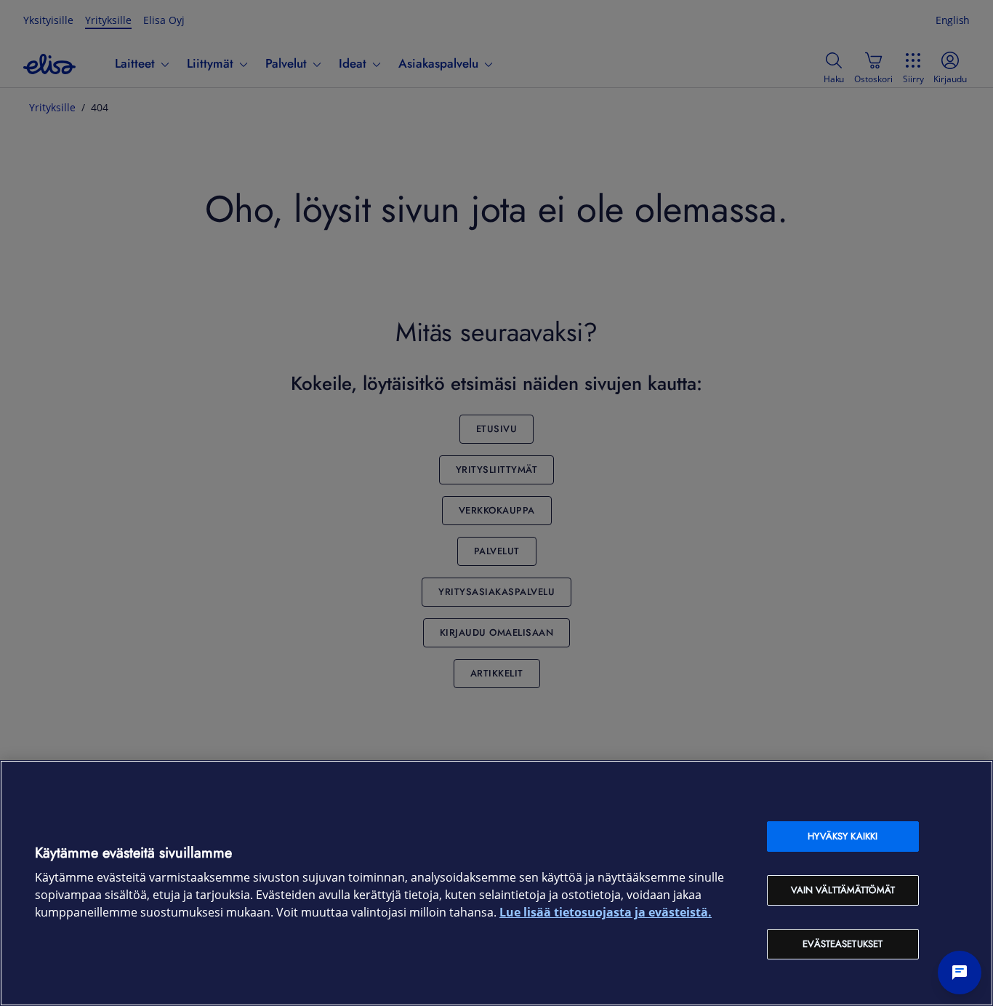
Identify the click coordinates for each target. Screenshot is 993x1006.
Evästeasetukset (843, 944)
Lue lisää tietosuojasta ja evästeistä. (605, 912)
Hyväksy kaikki (842, 836)
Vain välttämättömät (843, 890)
